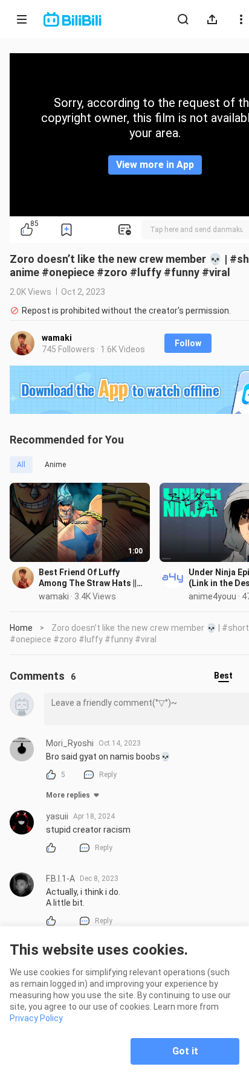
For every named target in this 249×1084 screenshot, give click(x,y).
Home (21, 628)
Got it (185, 1051)
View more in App (155, 164)
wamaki (57, 338)
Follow (188, 343)
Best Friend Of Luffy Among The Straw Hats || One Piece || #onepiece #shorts (88, 578)
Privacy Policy (36, 1018)
